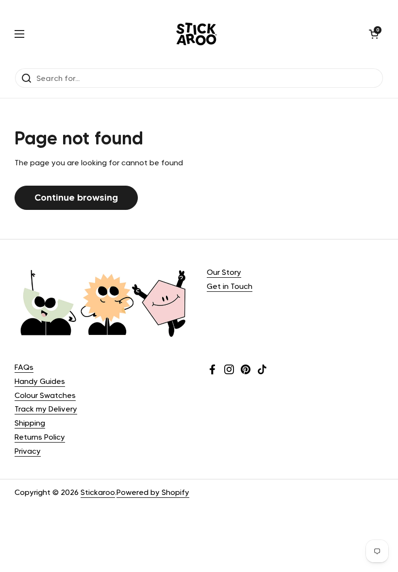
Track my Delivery (46, 408)
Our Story (224, 272)
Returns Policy (40, 437)
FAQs (24, 367)
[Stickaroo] (196, 34)
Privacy (28, 451)
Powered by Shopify (152, 492)
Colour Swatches (45, 395)
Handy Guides (40, 381)
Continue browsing (76, 197)
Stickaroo (98, 492)
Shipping (30, 423)
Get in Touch (229, 286)
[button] (373, 34)
